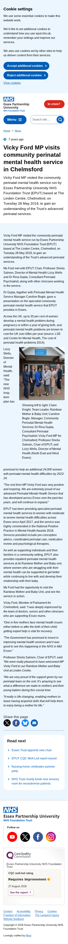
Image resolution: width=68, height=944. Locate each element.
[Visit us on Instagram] (51, 837)
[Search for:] (43, 119)
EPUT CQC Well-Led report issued (34, 758)
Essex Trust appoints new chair (32, 750)
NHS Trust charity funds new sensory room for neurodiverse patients (35, 781)
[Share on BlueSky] (25, 723)
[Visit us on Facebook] (38, 837)
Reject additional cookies (24, 75)
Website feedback (13, 918)
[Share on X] (7, 723)
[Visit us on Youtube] (12, 837)
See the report (19, 892)
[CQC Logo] (19, 858)
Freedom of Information (17, 915)
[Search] (60, 119)
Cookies (52, 911)
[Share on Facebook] (16, 723)
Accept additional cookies (25, 65)
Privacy (39, 911)
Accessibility (23, 911)
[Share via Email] (34, 723)
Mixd (28, 935)
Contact (7, 911)
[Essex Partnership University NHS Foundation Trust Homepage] (16, 104)
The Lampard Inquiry (47, 915)
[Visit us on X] (25, 837)
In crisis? (54, 104)
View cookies (12, 82)
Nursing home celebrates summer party (33, 768)
